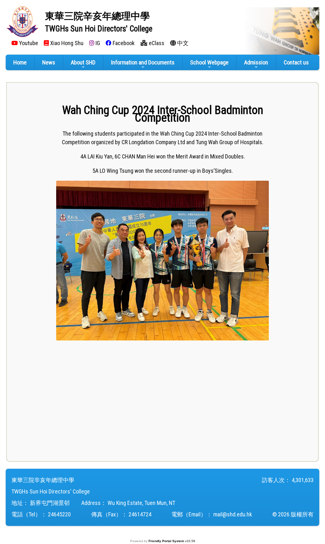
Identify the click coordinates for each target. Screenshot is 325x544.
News (48, 62)
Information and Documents (143, 62)
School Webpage (209, 62)
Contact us (296, 62)
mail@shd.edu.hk (232, 514)
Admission (256, 62)
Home (20, 62)
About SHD (83, 62)
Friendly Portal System (167, 541)
